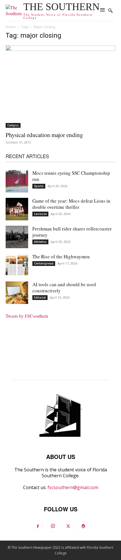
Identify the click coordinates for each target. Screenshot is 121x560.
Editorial (40, 297)
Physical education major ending (44, 135)
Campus (13, 125)
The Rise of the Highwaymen (61, 256)
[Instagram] (53, 526)
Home (10, 26)
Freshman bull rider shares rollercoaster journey (72, 231)
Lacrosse (40, 214)
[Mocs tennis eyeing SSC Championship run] (17, 181)
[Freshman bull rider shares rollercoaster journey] (17, 237)
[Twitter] (68, 526)
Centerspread (43, 263)
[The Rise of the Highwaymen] (17, 265)
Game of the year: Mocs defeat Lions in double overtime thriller (71, 204)
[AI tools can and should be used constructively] (17, 292)
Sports (39, 186)
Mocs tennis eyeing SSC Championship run (71, 176)
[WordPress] (83, 526)
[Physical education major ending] (60, 86)
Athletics (40, 242)
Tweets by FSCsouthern (27, 316)
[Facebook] (37, 526)
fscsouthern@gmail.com (73, 487)
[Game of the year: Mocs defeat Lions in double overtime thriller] (17, 209)
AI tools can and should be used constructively (64, 287)
